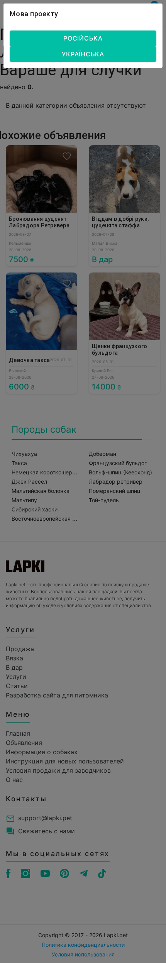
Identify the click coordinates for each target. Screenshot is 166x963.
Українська (83, 54)
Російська (83, 38)
